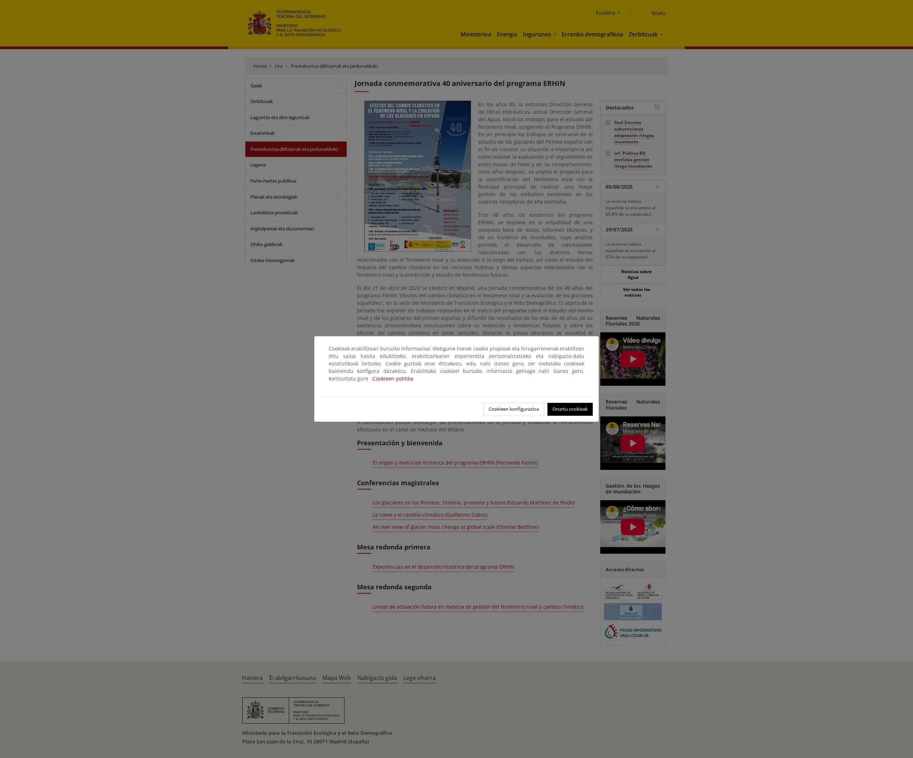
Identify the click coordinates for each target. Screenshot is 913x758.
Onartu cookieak (570, 409)
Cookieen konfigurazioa (514, 409)
